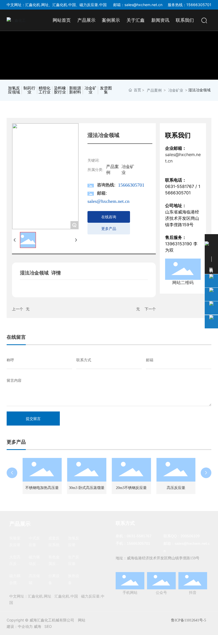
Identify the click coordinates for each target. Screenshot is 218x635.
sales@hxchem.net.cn (143, 4)
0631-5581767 (179, 186)
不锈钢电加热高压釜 (42, 488)
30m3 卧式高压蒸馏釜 (86, 488)
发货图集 (106, 90)
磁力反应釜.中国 (93, 4)
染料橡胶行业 (60, 90)
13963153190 (178, 243)
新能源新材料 (75, 90)
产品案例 (154, 90)
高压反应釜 (176, 488)
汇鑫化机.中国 (64, 4)
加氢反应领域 (14, 90)
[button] (12, 472)
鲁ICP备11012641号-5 (188, 620)
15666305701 (131, 185)
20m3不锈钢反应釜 (131, 488)
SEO (48, 626)
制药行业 (29, 90)
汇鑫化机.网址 (37, 4)
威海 (37, 626)
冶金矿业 (91, 90)
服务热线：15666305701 (189, 4)
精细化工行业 (45, 90)
